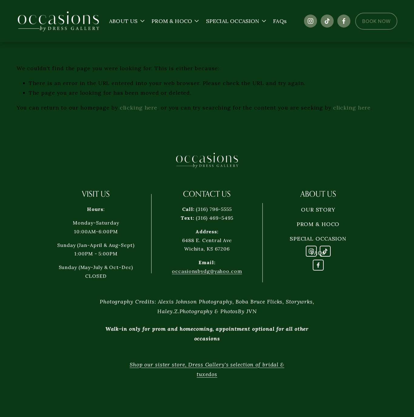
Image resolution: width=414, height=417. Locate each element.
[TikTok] (327, 21)
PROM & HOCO (318, 224)
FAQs (280, 21)
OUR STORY (318, 209)
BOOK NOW (376, 21)
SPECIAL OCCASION (318, 238)
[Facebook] (343, 21)
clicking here (138, 107)
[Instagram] (310, 21)
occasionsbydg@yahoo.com (207, 271)
